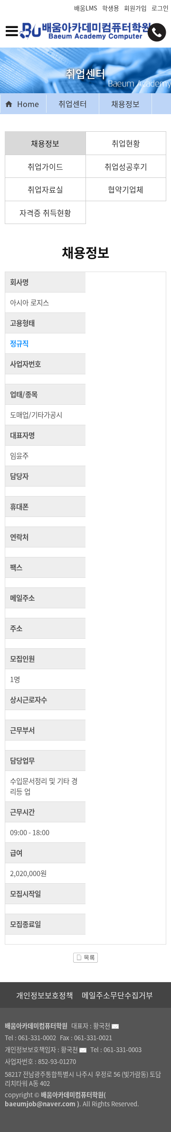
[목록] (85, 954)
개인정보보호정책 (44, 995)
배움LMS (85, 7)
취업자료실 (45, 189)
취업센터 (72, 103)
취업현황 (126, 143)
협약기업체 (125, 189)
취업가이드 (45, 166)
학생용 (110, 7)
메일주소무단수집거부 (117, 995)
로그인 (160, 7)
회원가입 (135, 7)
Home (28, 103)
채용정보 (125, 103)
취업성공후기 (125, 166)
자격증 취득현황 (45, 212)
